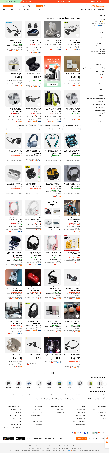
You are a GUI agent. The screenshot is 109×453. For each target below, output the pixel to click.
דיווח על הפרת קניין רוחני (36, 421)
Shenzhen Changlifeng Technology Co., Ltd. (72, 297)
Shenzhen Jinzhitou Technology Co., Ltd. (33, 297)
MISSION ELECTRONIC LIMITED (14, 49)
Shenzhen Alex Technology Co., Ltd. (13, 160)
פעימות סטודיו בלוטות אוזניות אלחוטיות (41, 394)
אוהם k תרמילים (21, 125)
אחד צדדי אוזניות (84, 394)
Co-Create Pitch (102, 412)
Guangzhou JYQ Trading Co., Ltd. (53, 195)
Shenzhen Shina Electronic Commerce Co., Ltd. (13, 264)
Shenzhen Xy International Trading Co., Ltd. (13, 193)
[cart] (24, 6)
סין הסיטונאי (56, 129)
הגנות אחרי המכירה (80, 418)
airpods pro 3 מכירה (14, 394)
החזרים (40, 418)
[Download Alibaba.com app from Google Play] (8, 438)
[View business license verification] (69, 450)
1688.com (38, 445)
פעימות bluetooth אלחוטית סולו (71, 125)
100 (33, 373)
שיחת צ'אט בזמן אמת (37, 412)
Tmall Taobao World (46, 445)
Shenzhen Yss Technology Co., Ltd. (33, 50)
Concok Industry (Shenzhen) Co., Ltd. (13, 297)
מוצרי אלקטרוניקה (70, 15)
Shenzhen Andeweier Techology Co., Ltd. (52, 297)
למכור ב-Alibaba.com (16, 409)
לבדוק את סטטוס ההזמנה (15, 415)
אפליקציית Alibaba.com (33, 438)
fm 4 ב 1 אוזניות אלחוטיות (13, 129)
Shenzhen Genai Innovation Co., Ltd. (72, 193)
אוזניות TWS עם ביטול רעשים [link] (39, 15)
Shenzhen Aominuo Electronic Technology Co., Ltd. (72, 160)
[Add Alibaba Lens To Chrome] (81, 438)
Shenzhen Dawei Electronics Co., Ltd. (72, 330)
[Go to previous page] (55, 373)
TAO (67, 445)
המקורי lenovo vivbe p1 (60, 394)
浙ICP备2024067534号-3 (95, 450)
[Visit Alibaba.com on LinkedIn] (17, 427)
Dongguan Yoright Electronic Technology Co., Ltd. (52, 48)
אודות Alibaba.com (101, 406)
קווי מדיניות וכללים (80, 424)
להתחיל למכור (17, 412)
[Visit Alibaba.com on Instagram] (11, 427)
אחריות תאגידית (102, 415)
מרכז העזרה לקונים (37, 409)
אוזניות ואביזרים (60, 15)
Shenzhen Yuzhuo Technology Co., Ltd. (52, 120)
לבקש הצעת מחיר (59, 412)
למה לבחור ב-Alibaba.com (99, 409)
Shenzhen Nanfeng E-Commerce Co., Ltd (13, 83)
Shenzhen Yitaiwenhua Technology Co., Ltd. (33, 120)
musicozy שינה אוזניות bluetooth (70, 129)
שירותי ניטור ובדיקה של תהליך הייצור (76, 421)
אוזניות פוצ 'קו (73, 394)
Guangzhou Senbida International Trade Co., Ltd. (13, 229)
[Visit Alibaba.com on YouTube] (7, 427)
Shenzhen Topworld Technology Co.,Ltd (33, 193)
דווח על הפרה (39, 424)
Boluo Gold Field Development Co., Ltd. (33, 228)
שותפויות (19, 421)
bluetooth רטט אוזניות (97, 394)
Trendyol (71, 445)
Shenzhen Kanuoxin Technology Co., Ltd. (52, 330)
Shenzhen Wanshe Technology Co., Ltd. (13, 120)
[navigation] (94, 194)
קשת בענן (32, 125)
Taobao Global (61, 445)
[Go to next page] (29, 373)
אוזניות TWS (51, 15)
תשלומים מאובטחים (80, 409)
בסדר (86, 60)
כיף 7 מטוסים (91, 398)
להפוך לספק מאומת (16, 418)
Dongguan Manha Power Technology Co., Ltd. (33, 159)
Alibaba (79, 15)
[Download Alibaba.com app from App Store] (20, 438)
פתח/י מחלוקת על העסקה (36, 415)
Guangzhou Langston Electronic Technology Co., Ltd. (72, 48)
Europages (77, 445)
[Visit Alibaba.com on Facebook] (20, 427)
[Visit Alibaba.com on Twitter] (14, 427)
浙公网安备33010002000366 (80, 450)
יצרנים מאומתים (60, 409)
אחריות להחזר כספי (80, 412)
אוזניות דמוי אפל (53, 398)
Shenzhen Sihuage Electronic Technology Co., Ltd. (52, 160)
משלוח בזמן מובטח (80, 415)
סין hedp (100, 398)
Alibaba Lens (97, 438)
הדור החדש (25, 394)
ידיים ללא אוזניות (41, 398)
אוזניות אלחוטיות (65, 398)
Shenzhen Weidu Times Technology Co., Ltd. (33, 85)
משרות (104, 418)
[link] (107, 438)
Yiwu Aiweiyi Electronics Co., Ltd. (72, 229)
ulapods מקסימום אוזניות (44, 125)
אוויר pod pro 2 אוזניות (78, 398)
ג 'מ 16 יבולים (46, 129)
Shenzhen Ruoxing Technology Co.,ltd (72, 118)
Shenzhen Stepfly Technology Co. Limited (72, 83)
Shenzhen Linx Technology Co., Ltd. (33, 262)
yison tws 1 (56, 125)
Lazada (54, 445)
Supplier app (56, 438)
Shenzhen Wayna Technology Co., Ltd (52, 262)
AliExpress (31, 445)
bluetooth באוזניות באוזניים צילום (30, 129)
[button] (45, 6)
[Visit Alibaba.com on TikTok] (4, 427)
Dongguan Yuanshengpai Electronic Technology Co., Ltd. (72, 260)
